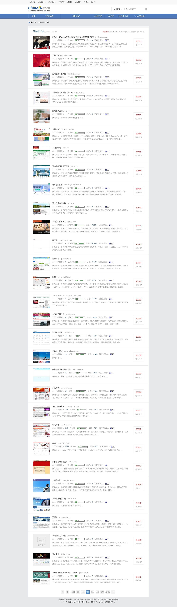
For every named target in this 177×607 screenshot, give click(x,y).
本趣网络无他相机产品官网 (62, 92)
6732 (66, 428)
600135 (94, 225)
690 (102, 592)
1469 (66, 410)
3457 (108, 592)
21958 (67, 447)
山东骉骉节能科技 (59, 74)
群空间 (54, 240)
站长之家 (33, 2)
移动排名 (134, 32)
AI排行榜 (98, 16)
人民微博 (55, 388)
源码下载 (61, 2)
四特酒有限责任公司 (60, 462)
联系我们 (71, 599)
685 (78, 592)
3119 (95, 373)
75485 (95, 354)
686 (83, 592)
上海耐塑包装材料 (59, 499)
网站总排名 (46, 22)
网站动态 (106, 599)
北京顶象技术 (57, 185)
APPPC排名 (114, 32)
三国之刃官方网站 (59, 222)
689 (97, 592)
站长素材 (51, 2)
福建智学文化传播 (59, 536)
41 (65, 299)
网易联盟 (55, 277)
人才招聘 (99, 599)
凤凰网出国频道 (58, 295)
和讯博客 (55, 425)
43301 (94, 280)
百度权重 (122, 32)
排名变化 (141, 32)
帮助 (111, 599)
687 (87, 592)
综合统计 (106, 32)
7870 (95, 428)
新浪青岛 (55, 259)
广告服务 (78, 599)
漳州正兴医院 (57, 129)
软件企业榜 (123, 16)
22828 (94, 299)
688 (92, 592)
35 (65, 280)
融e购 (54, 443)
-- (65, 40)
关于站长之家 (62, 599)
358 (66, 373)
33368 (95, 391)
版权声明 (92, 599)
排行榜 (111, 16)
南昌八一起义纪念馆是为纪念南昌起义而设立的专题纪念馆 (74, 37)
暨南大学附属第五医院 (60, 166)
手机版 (116, 599)
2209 (95, 336)
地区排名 (76, 16)
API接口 (69, 2)
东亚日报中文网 (58, 406)
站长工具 (41, 2)
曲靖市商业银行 (58, 111)
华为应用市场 (57, 351)
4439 (95, 410)
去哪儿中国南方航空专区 (61, 369)
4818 (96, 447)
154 (66, 336)
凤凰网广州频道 (58, 314)
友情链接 (85, 599)
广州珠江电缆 (57, 55)
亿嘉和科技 (56, 480)
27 (65, 262)
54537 (94, 262)
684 (73, 592)
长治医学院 (56, 148)
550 (66, 391)
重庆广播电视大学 (59, 203)
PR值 (127, 32)
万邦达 (54, 517)
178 (66, 354)
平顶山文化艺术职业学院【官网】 (65, 573)
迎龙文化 (55, 554)
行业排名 (50, 16)
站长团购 (78, 2)
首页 (34, 16)
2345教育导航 (57, 332)
